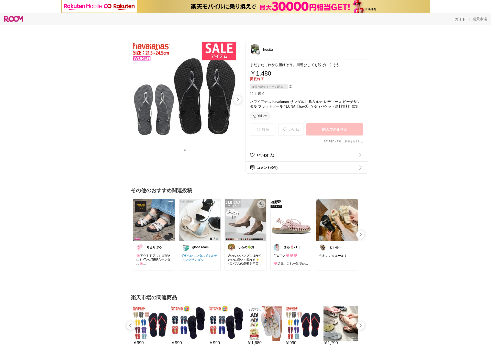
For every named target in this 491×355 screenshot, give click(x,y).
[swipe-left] (131, 325)
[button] (255, 49)
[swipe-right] (237, 100)
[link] (154, 220)
